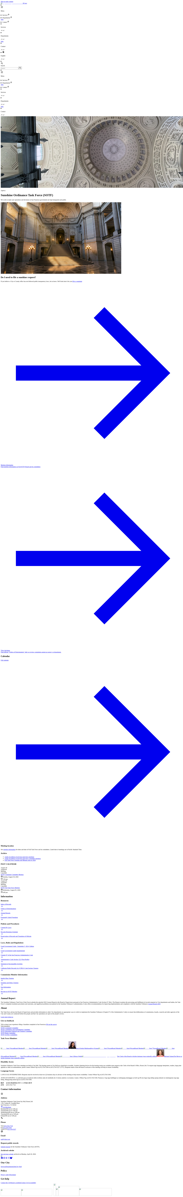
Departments (9, 1166)
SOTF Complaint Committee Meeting (12, 874)
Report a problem (16, 1183)
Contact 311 (24, 1183)
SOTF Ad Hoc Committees (9, 1035)
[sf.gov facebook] (2, 1158)
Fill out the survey (51, 1024)
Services (3, 1166)
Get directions (7, 1107)
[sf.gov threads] (6, 1158)
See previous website (7, 1154)
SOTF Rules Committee (8, 1033)
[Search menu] (91, 62)
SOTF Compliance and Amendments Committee (15, 1029)
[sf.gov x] (9, 1158)
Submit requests (5, 1147)
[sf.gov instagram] (4, 1158)
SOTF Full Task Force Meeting (10, 888)
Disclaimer (12, 1175)
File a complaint (77, 281)
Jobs (2, 19)
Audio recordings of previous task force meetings (19, 857)
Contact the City (6, 1183)
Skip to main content (7, 1)
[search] (20, 68)
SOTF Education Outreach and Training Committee (16, 1031)
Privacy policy (5, 1175)
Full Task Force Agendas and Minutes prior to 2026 (20, 860)
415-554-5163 (7, 1127)
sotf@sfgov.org (5, 1139)
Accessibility (32, 1183)
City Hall (19, 1166)
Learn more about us (7, 1017)
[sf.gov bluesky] (11, 1158)
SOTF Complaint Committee (9, 1028)
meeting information (9, 849)
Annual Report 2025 (154, 1004)
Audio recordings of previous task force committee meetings (23, 858)
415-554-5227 (11, 1129)
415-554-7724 (8, 1126)
